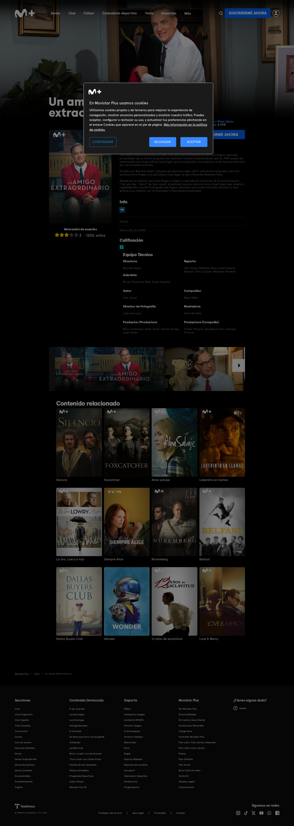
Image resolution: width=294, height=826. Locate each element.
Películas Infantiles (25, 748)
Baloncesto (130, 742)
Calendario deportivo (119, 13)
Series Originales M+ (26, 759)
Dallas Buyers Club (69, 639)
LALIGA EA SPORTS (134, 720)
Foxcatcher (112, 480)
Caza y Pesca (76, 781)
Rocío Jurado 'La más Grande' (85, 753)
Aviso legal (138, 813)
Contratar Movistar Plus (191, 736)
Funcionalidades (187, 714)
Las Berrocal (76, 748)
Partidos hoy (130, 781)
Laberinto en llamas (213, 480)
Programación (131, 787)
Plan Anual (184, 764)
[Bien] (71, 235)
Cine (72, 13)
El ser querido (77, 708)
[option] (70, 369)
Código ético (185, 731)
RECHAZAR (162, 142)
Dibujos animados (79, 770)
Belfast (204, 559)
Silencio (61, 480)
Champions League (134, 714)
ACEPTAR (194, 142)
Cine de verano (23, 742)
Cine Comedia (22, 725)
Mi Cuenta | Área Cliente (192, 720)
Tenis (149, 13)
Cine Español (22, 720)
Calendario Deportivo (135, 776)
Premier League (132, 725)
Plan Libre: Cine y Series (192, 748)
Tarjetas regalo (187, 781)
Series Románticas (25, 764)
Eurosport (129, 770)
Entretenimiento (24, 781)
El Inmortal (75, 731)
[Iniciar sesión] (276, 13)
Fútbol (89, 13)
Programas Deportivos (81, 776)
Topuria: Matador (133, 759)
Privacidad (160, 813)
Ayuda (242, 708)
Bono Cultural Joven (190, 770)
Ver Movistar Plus (188, 708)
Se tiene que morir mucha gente (86, 736)
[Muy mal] (57, 235)
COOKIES (180, 813)
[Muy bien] (76, 235)
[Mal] (62, 235)
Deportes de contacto (136, 764)
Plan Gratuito (186, 759)
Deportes (168, 13)
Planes (182, 753)
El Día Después (132, 731)
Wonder (109, 639)
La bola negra (76, 714)
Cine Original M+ (24, 714)
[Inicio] (25, 13)
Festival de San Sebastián (83, 764)
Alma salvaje (161, 480)
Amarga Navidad (78, 725)
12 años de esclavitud (167, 639)
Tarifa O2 (184, 776)
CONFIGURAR (102, 142)
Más (187, 13)
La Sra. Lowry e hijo (70, 559)
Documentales (22, 776)
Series (55, 13)
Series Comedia (23, 770)
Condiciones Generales (191, 725)
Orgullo (19, 787)
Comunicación (186, 787)
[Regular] (66, 235)
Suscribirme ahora (247, 13)
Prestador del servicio (110, 813)
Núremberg (160, 559)
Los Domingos (76, 720)
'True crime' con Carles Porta (85, 759)
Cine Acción (21, 731)
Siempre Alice (113, 559)
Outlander (75, 742)
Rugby (127, 753)
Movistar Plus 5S (78, 787)
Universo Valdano (133, 736)
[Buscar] (221, 13)
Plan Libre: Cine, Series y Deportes (197, 742)
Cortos (18, 736)
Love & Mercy (208, 639)
